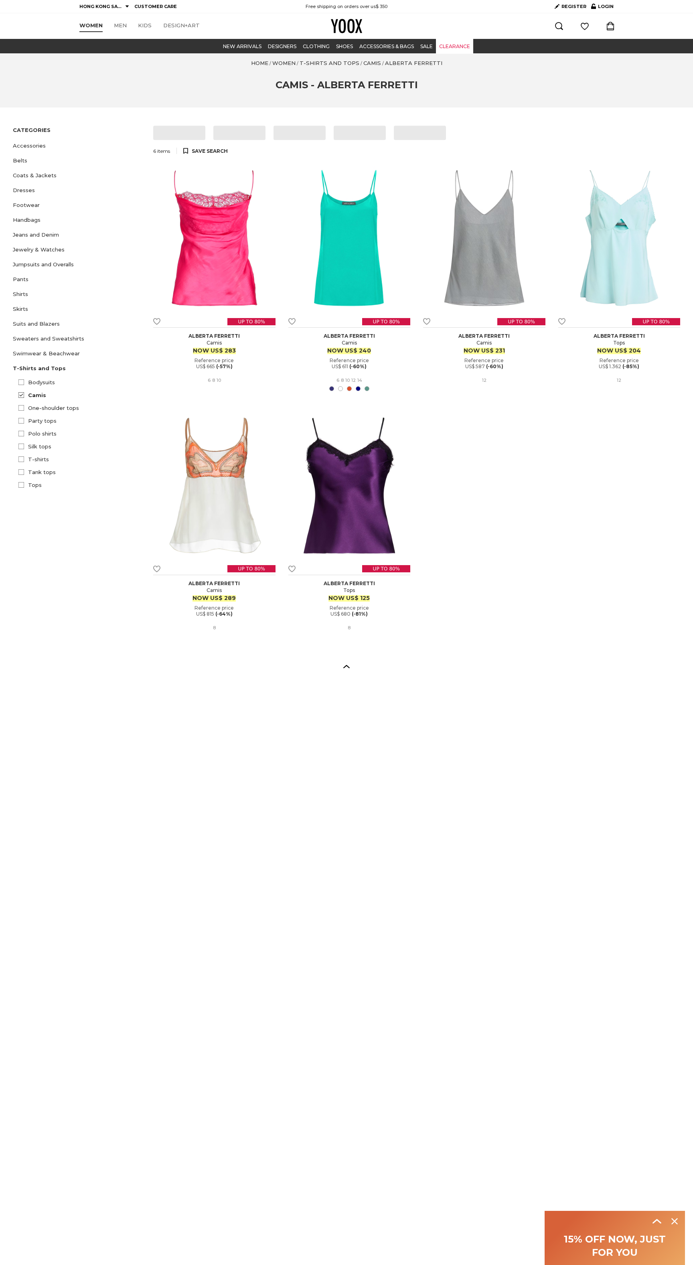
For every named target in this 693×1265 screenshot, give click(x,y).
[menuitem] (91, 25)
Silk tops (39, 446)
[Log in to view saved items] (585, 26)
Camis (37, 395)
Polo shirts (42, 433)
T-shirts (38, 459)
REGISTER (573, 6)
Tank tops (42, 472)
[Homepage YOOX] (346, 26)
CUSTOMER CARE (155, 6)
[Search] (559, 26)
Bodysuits (41, 382)
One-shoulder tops (53, 408)
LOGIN (602, 8)
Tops (35, 485)
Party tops (42, 421)
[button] (78, 146)
